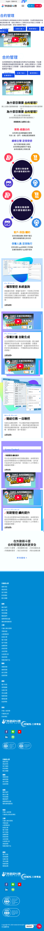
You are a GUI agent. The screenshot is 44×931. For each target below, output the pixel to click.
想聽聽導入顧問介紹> (22, 121)
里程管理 (4, 657)
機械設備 (4, 699)
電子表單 (4, 640)
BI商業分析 (5, 654)
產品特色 (4, 589)
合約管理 (4, 651)
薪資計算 (4, 637)
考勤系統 (4, 631)
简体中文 (14, 1)
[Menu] (23, 6)
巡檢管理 (4, 675)
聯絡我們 (4, 616)
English (8, 1)
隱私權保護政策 (7, 622)
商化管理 (4, 672)
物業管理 (4, 696)
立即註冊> (8, 434)
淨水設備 (4, 693)
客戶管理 (4, 643)
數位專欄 (4, 598)
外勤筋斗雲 (5, 583)
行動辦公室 (5, 714)
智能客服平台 (6, 660)
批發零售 (4, 702)
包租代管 (4, 690)
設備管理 (8, 75)
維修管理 (33, 29)
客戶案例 (4, 592)
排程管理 (4, 648)
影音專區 (4, 595)
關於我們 (4, 607)
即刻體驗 (6, 29)
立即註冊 (7, 305)
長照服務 (4, 687)
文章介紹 (19, 29)
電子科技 (4, 684)
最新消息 (4, 587)
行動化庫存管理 (7, 628)
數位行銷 (4, 610)
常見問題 (4, 613)
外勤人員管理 (6, 711)
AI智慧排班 (5, 634)
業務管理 (4, 667)
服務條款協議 (6, 619)
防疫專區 (4, 716)
